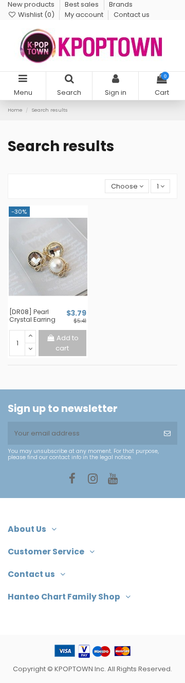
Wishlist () (36, 14)
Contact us (132, 14)
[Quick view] (54, 304)
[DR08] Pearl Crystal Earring (32, 315)
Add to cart (66, 343)
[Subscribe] (167, 433)
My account (85, 14)
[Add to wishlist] (41, 304)
